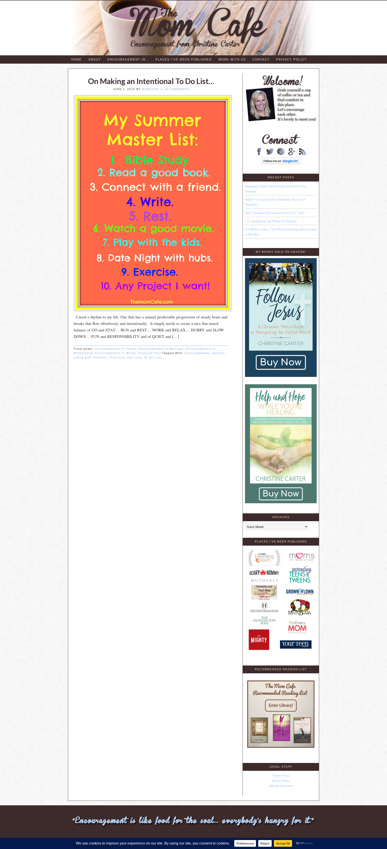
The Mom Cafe (195, 27)
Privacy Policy (281, 780)
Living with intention (90, 357)
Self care (134, 357)
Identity (218, 353)
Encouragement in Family (115, 348)
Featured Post (149, 353)
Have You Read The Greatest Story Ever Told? (275, 213)
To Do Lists (153, 357)
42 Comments (177, 89)
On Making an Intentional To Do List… (151, 81)
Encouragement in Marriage (161, 348)
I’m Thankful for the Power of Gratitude (271, 221)
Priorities (117, 357)
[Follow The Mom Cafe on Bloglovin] (281, 163)
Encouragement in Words (115, 353)
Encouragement (197, 353)
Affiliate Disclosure (281, 786)
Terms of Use (280, 775)
